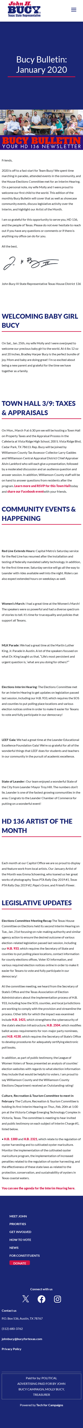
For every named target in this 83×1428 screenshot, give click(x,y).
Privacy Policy (11, 1349)
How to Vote (20, 1239)
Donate (19, 1263)
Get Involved (20, 1232)
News (14, 1247)
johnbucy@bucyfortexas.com (22, 1339)
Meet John (18, 1216)
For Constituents (24, 1255)
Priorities (17, 1224)
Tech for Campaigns (49, 1405)
